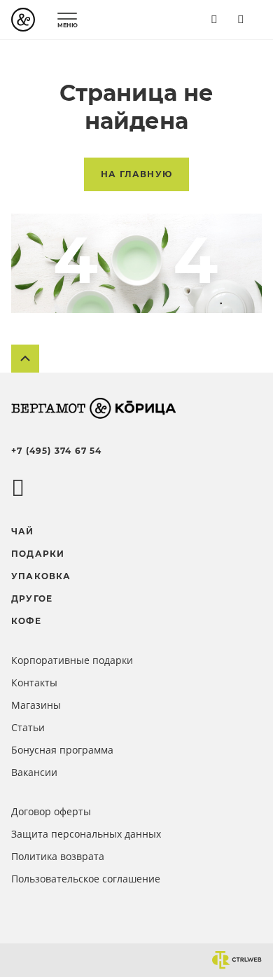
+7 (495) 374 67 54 (56, 450)
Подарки (37, 553)
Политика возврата (57, 856)
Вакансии (34, 772)
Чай (22, 531)
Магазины (36, 705)
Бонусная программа (62, 749)
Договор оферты (51, 811)
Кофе (26, 621)
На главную (136, 174)
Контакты (34, 682)
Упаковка (41, 576)
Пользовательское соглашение (85, 878)
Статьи (28, 727)
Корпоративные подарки (72, 660)
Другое (31, 598)
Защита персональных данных (86, 833)
